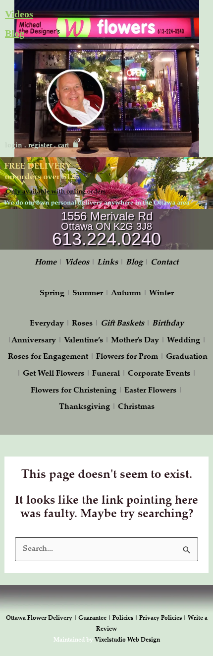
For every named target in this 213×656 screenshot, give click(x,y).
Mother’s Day (135, 340)
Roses (82, 324)
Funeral (106, 374)
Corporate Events (159, 374)
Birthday (168, 324)
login (13, 145)
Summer (87, 293)
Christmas (136, 407)
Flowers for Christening (73, 391)
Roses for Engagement (48, 357)
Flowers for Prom (127, 357)
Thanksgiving (84, 407)
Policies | (125, 618)
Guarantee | (95, 618)
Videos (19, 13)
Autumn (126, 293)
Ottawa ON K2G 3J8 (106, 226)
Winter (161, 293)
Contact (164, 263)
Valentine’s (83, 340)
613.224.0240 (106, 239)
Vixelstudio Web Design (127, 640)
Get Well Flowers (53, 374)
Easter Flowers (150, 391)
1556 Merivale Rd (107, 216)
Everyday (47, 324)
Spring (52, 293)
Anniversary (33, 340)
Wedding (183, 340)
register (40, 145)
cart (63, 145)
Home (45, 263)
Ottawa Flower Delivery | (42, 618)
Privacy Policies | (163, 618)
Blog (14, 33)
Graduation (187, 357)
